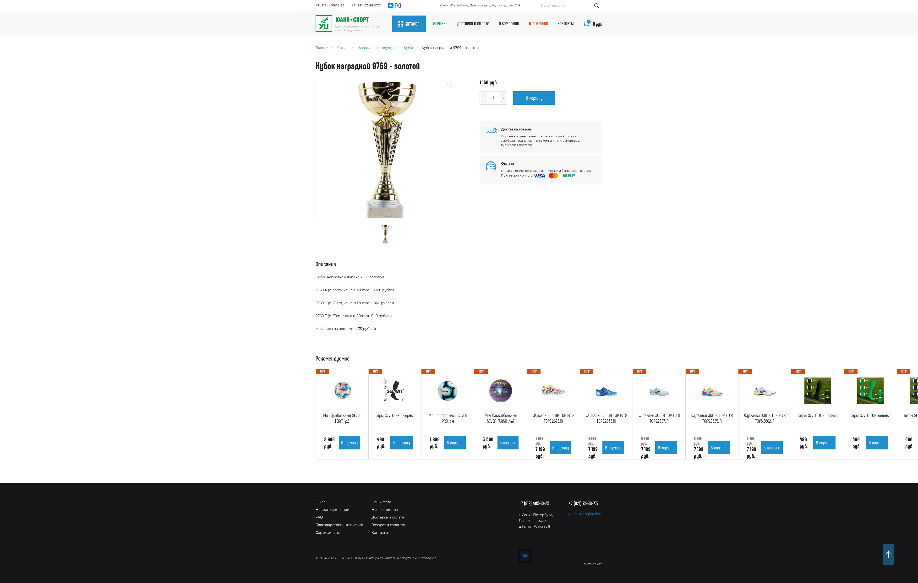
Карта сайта (591, 564)
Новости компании (333, 509)
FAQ (319, 517)
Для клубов (538, 23)
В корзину (534, 98)
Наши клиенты (385, 509)
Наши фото (381, 502)
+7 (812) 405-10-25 (330, 5)
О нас (320, 502)
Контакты (565, 23)
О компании (509, 23)
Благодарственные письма (339, 525)
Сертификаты (328, 532)
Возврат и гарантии (389, 525)
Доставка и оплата (473, 23)
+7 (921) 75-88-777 (366, 5)
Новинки (440, 23)
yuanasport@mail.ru (585, 514)
